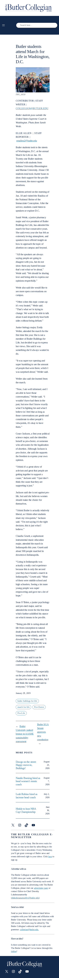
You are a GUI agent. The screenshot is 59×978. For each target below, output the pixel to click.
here (50, 856)
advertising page (41, 888)
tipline (14, 951)
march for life (23, 707)
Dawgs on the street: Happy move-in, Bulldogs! (26, 765)
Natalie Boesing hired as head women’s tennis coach (28, 781)
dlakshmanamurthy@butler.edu (25, 898)
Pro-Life (21, 713)
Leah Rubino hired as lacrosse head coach (26, 796)
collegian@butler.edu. (29, 929)
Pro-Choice (39, 707)
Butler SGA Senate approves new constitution (43, 732)
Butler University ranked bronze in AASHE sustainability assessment (25, 734)
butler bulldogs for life (27, 701)
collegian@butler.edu (32, 108)
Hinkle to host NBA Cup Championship (26, 810)
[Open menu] (3, 25)
